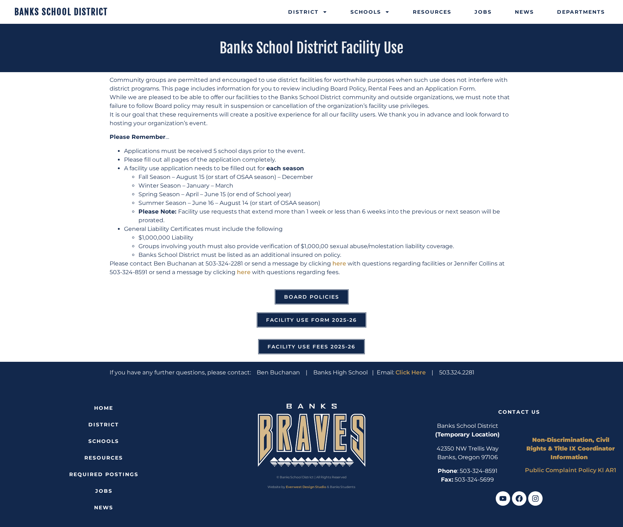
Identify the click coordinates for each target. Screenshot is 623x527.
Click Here (411, 372)
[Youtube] (503, 498)
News (524, 12)
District (303, 12)
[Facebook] (519, 498)
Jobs (483, 12)
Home (103, 408)
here (339, 263)
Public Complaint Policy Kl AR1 (570, 470)
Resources (432, 12)
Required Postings (103, 474)
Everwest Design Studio (306, 487)
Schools (365, 12)
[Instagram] (535, 498)
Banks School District (61, 11)
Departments (581, 12)
